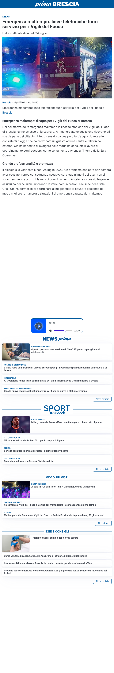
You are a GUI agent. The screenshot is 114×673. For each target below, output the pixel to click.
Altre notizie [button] (102, 398)
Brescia (7, 112)
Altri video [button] (103, 523)
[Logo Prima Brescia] (57, 4)
